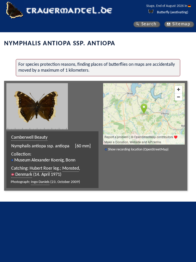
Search (149, 24)
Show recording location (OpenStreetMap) (138, 149)
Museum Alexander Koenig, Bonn (44, 160)
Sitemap (181, 24)
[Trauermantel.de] (14, 10)
